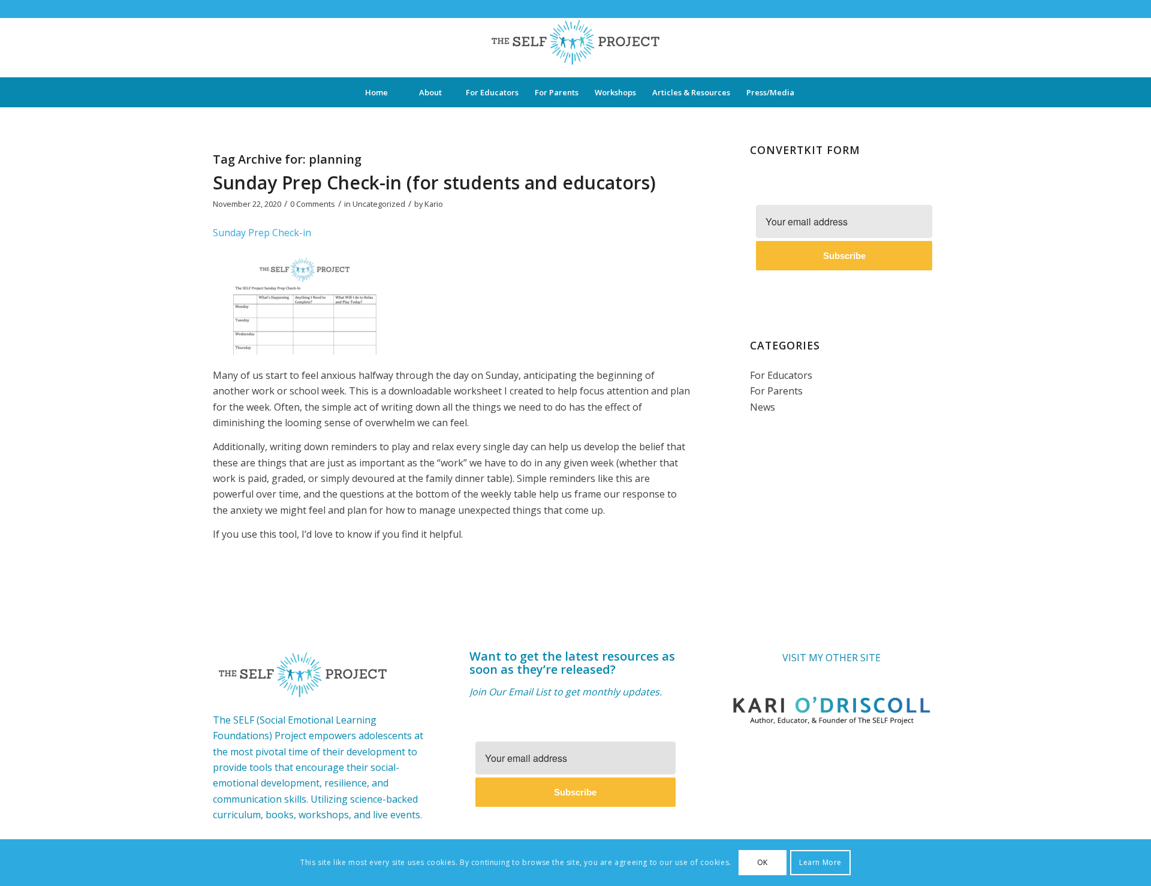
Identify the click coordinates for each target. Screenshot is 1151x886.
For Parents (776, 390)
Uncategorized (378, 203)
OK (762, 862)
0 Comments (312, 203)
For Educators (781, 375)
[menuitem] (376, 92)
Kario (433, 203)
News (762, 407)
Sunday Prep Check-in (262, 232)
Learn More (820, 862)
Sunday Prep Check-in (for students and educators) (434, 182)
